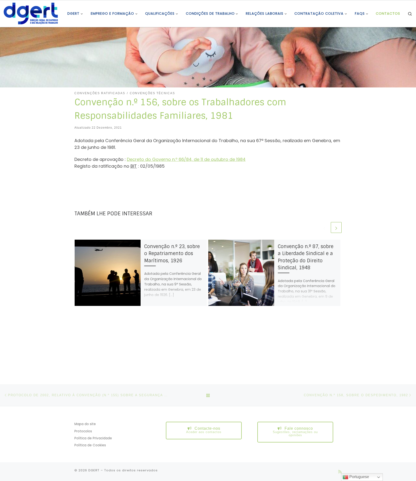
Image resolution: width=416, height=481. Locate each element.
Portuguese (358, 477)
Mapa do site (85, 424)
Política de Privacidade (93, 438)
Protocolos (83, 431)
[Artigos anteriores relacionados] (324, 227)
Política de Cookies (90, 445)
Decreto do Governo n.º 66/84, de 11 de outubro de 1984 (186, 159)
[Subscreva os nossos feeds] (340, 472)
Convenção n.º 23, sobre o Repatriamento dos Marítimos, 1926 (172, 254)
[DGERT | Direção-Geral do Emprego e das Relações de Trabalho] (31, 13)
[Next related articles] (336, 227)
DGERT (93, 470)
